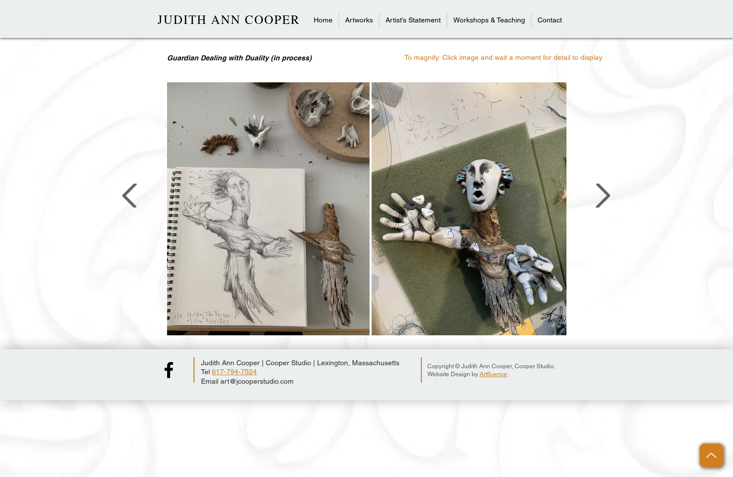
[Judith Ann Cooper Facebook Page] (169, 370)
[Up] (711, 455)
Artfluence (493, 374)
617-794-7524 (234, 372)
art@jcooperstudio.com (257, 381)
